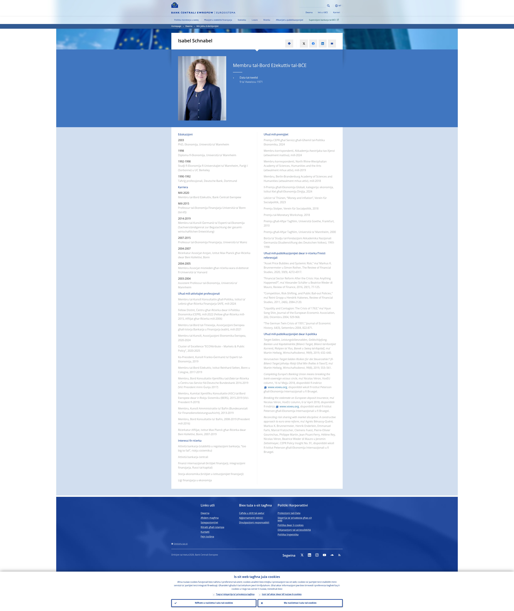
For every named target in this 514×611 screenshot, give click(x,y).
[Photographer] (224, 118)
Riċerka (266, 20)
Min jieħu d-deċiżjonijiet (207, 26)
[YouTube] (324, 555)
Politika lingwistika (288, 535)
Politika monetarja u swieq (186, 20)
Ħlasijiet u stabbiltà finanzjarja (218, 20)
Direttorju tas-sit (181, 544)
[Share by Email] (332, 44)
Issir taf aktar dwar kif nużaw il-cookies (282, 594)
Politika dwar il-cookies (291, 525)
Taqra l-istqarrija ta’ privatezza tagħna (235, 594)
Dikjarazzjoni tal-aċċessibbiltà (294, 530)
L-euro (255, 20)
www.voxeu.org (277, 387)
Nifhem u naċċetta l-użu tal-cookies (214, 603)
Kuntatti (205, 532)
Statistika (242, 20)
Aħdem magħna (210, 518)
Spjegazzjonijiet (209, 522)
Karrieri (336, 13)
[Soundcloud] (332, 555)
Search (328, 5)
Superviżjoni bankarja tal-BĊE (322, 20)
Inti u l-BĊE (323, 13)
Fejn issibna (207, 537)
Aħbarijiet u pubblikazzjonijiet (289, 20)
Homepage (176, 26)
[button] (333, 5)
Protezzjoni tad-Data (289, 513)
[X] (302, 555)
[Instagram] (317, 555)
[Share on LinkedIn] (323, 44)
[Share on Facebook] (313, 44)
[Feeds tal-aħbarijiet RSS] (339, 555)
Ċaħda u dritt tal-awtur (251, 513)
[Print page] (289, 44)
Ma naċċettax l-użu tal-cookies (300, 603)
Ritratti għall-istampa (212, 527)
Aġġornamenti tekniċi (251, 518)
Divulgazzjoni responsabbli (254, 522)
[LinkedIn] (309, 555)
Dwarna (309, 13)
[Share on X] (304, 44)
